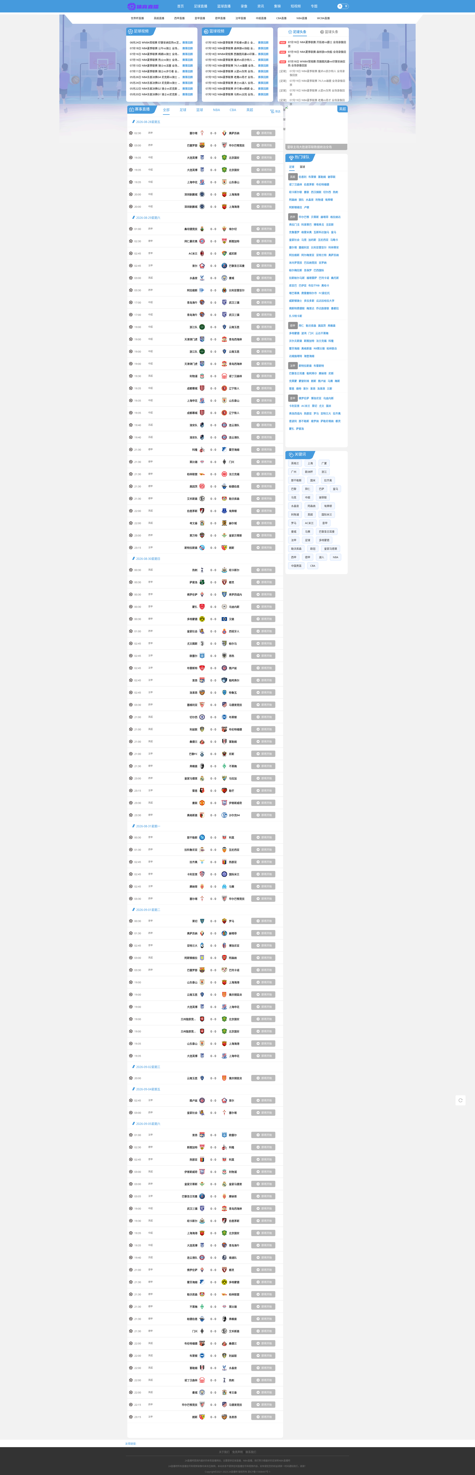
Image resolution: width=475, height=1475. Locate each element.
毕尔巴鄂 (304, 217)
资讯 (260, 6)
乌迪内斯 (328, 398)
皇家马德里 (330, 548)
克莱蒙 (293, 381)
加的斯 (312, 239)
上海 (310, 463)
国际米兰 (327, 514)
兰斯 (329, 388)
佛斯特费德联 (297, 308)
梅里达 (310, 308)
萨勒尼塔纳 (327, 421)
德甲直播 (220, 18)
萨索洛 (300, 428)
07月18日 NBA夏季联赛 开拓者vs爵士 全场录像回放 (317, 44)
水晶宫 (310, 199)
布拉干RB (314, 285)
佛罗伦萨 (304, 398)
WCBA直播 (323, 18)
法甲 (150, 265)
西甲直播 (179, 18)
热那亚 (308, 413)
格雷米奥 (306, 232)
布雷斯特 (319, 365)
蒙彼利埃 (304, 381)
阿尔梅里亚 (307, 255)
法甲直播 (240, 18)
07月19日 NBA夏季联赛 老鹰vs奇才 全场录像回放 (317, 102)
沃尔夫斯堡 (295, 341)
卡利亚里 (294, 406)
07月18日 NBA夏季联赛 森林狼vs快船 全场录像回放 (317, 53)
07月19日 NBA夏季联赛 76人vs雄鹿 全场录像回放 (317, 82)
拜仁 (301, 325)
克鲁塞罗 (294, 232)
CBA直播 (281, 18)
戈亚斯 (330, 224)
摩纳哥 (323, 373)
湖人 (321, 557)
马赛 (330, 381)
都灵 (338, 421)
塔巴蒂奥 (294, 293)
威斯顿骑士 (295, 300)
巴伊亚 (303, 285)
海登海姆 (309, 356)
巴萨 (321, 489)
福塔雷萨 (312, 278)
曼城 (293, 531)
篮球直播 (224, 6)
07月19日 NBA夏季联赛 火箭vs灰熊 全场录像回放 (317, 92)
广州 (293, 471)
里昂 (312, 388)
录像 (244, 6)
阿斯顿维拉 (295, 207)
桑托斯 (335, 278)
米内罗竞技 (295, 262)
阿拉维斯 (294, 255)
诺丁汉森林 (295, 184)
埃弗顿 (329, 199)
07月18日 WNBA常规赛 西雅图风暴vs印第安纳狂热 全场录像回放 (316, 63)
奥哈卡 (325, 285)
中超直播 (261, 18)
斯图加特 (309, 341)
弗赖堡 (331, 325)
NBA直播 (302, 18)
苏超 (150, 424)
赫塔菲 (324, 217)
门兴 (311, 333)
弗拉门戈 (294, 224)
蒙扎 (291, 428)
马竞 (304, 239)
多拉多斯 (309, 300)
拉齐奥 (337, 413)
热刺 (335, 192)
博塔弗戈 (319, 224)
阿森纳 (293, 199)
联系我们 (251, 1452)
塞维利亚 (304, 247)
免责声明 (237, 1452)
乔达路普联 (322, 308)
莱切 (314, 406)
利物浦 (319, 199)
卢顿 (306, 207)
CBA (233, 110)
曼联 (306, 192)
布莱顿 (312, 177)
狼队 (301, 199)
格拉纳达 (335, 217)
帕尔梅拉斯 (295, 270)
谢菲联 (331, 177)
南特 (298, 388)
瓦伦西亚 (323, 239)
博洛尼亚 (316, 398)
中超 (150, 157)
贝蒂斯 (315, 217)
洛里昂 (321, 388)
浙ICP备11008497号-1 (259, 1471)
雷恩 (291, 388)
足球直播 (200, 6)
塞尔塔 (293, 247)
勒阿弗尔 (312, 373)
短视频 (296, 6)
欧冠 (312, 548)
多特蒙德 (294, 333)
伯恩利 (303, 177)
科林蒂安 (333, 247)
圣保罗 (308, 270)
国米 (328, 406)
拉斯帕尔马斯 (297, 278)
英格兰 (295, 463)
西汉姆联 (316, 192)
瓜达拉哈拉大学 (325, 300)
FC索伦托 (324, 293)
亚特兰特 (321, 255)
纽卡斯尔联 (295, 192)
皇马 (333, 232)
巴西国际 (319, 270)
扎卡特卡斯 (295, 316)
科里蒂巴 (306, 224)
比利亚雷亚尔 (319, 247)
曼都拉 (335, 308)
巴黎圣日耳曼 (297, 373)
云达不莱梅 (321, 333)
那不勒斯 (304, 421)
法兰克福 (321, 341)
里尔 (305, 388)
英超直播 (159, 18)
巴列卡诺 (324, 278)
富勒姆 (322, 177)
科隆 (331, 341)
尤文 (321, 406)
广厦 (324, 463)
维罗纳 (315, 421)
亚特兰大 (326, 413)
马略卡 (334, 239)
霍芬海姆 (294, 348)
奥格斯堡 (306, 348)
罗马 (316, 413)
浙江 (324, 471)
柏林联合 (332, 348)
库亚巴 (293, 285)
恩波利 (293, 421)
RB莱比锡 (319, 348)
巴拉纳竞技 (310, 262)
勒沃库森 (311, 325)
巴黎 (293, 489)
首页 (180, 6)
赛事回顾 (187, 42)
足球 (183, 110)
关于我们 (224, 1452)
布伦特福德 (322, 184)
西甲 (150, 132)
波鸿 (304, 333)
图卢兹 (322, 381)
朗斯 (313, 381)
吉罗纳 (323, 262)
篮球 (199, 110)
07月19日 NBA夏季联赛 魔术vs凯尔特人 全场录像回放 (317, 73)
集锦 (277, 6)
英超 (249, 110)
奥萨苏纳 (333, 255)
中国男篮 (296, 565)
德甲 (150, 241)
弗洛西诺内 (295, 413)
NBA (216, 110)
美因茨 (322, 325)
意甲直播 (200, 18)
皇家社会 (294, 239)
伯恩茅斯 (309, 184)
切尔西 (327, 192)
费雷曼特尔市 (309, 293)
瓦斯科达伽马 (321, 232)
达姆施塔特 (295, 356)
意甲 (150, 253)
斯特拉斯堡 (305, 365)
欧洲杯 (309, 471)
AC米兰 (305, 406)
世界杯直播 (137, 18)
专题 (314, 6)
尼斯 (331, 373)
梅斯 (337, 381)
